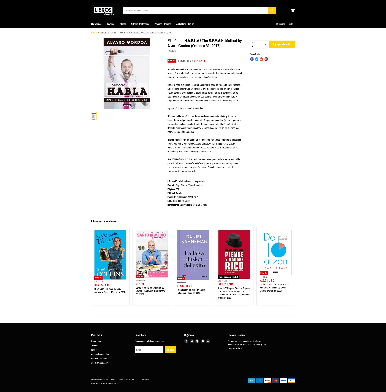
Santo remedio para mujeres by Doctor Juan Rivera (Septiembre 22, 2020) (150, 291)
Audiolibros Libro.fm (185, 24)
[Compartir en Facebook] (252, 59)
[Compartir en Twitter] (256, 59)
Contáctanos (144, 379)
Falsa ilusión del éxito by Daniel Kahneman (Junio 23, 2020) (191, 291)
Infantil (123, 24)
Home (94, 32)
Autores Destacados (140, 24)
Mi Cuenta (280, 23)
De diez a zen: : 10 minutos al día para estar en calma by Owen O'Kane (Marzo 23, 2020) (275, 287)
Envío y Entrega (117, 379)
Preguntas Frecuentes (99, 379)
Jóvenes (110, 24)
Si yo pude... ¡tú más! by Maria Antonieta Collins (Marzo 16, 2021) (110, 290)
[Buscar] (272, 10)
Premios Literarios (163, 24)
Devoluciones (131, 379)
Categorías (96, 24)
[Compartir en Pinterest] (266, 59)
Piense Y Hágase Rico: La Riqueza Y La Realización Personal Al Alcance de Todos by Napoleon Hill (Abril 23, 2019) (234, 293)
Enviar (170, 349)
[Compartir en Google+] (261, 59)
